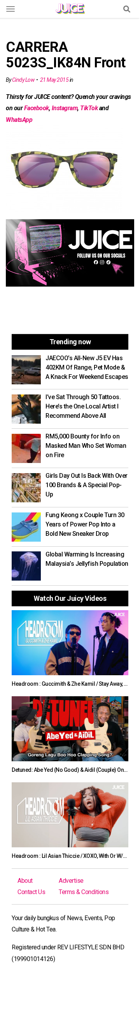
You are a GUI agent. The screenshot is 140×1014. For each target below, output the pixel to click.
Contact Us (31, 892)
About (25, 880)
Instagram (65, 108)
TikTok (89, 108)
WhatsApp (19, 119)
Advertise (71, 880)
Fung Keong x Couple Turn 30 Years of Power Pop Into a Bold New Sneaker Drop (85, 524)
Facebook (36, 108)
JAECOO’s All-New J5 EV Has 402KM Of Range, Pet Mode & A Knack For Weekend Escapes (87, 367)
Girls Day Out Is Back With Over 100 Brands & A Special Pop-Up (87, 485)
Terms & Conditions (83, 892)
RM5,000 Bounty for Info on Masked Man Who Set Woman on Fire (86, 446)
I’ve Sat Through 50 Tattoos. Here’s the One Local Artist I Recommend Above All (83, 406)
